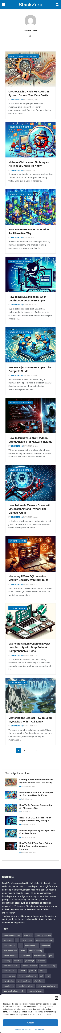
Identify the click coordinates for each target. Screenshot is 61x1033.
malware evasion (30, 965)
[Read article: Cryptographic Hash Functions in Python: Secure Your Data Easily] (30, 69)
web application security (14, 991)
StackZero (30, 4)
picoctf (22, 970)
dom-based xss (10, 950)
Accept (30, 1022)
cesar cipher (27, 940)
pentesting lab (10, 970)
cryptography (9, 945)
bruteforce (8, 940)
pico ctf (32, 970)
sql (41, 976)
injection (17, 960)
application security (12, 935)
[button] (56, 998)
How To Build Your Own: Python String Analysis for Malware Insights (35, 846)
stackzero (15, 100)
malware (41, 960)
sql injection (9, 981)
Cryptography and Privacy (23, 56)
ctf (20, 945)
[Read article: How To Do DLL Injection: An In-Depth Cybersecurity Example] (30, 274)
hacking (7, 960)
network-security (48, 965)
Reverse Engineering (20, 127)
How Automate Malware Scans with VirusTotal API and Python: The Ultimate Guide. (29, 509)
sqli (48, 976)
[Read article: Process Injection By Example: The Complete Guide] (30, 345)
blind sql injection (43, 935)
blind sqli (28, 935)
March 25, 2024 (29, 170)
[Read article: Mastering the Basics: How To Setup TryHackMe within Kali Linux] (30, 695)
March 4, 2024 (28, 237)
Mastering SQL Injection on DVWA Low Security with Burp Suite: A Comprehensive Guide (29, 647)
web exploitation (35, 991)
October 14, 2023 (30, 584)
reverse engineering (27, 976)
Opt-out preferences (23, 1029)
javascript (29, 960)
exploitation (25, 955)
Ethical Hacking (17, 541)
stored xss (39, 981)
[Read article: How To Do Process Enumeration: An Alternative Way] (30, 207)
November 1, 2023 (30, 517)
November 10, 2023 (30, 446)
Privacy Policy (38, 1029)
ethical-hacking (35, 950)
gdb (50, 955)
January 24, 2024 (30, 375)
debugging (45, 945)
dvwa (23, 950)
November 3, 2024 (30, 100)
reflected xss (9, 976)
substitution (9, 986)
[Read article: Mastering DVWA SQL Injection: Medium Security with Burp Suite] (30, 554)
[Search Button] (57, 4)
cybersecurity (31, 945)
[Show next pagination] (42, 750)
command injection (44, 940)
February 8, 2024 (30, 305)
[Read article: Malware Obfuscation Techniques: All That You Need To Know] (30, 140)
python (43, 970)
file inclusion (39, 955)
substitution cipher (25, 986)
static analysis (24, 981)
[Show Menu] (3, 4)
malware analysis (11, 965)
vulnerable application (46, 986)
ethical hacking (10, 955)
